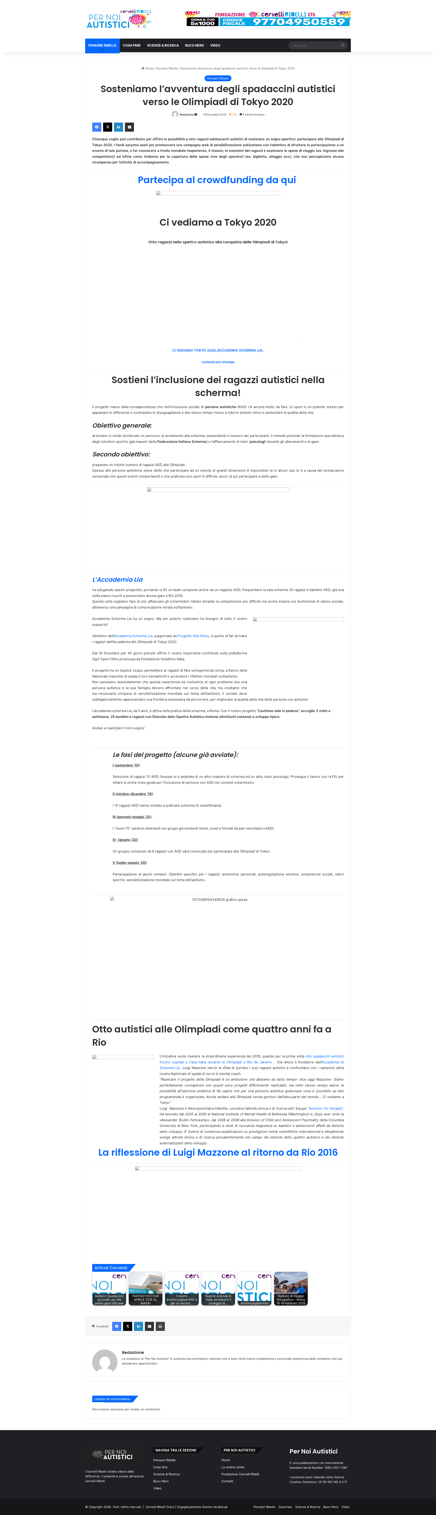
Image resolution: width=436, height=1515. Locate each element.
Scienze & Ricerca (163, 45)
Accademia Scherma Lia (133, 636)
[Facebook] (96, 127)
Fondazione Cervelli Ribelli (240, 1474)
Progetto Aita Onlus (193, 636)
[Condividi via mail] (129, 127)
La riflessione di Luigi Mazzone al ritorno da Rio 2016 (218, 1152)
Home (149, 68)
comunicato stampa (218, 362)
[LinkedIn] (118, 127)
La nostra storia (232, 1467)
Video (215, 45)
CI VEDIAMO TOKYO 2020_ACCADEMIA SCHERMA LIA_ (218, 350)
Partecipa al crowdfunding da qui (218, 179)
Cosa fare (132, 45)
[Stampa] (160, 1326)
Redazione (187, 114)
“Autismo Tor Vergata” (325, 1108)
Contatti (227, 1481)
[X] (107, 127)
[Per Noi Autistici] (118, 19)
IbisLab (223, 1507)
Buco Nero (194, 45)
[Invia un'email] (195, 114)
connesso (117, 1409)
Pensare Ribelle (102, 45)
